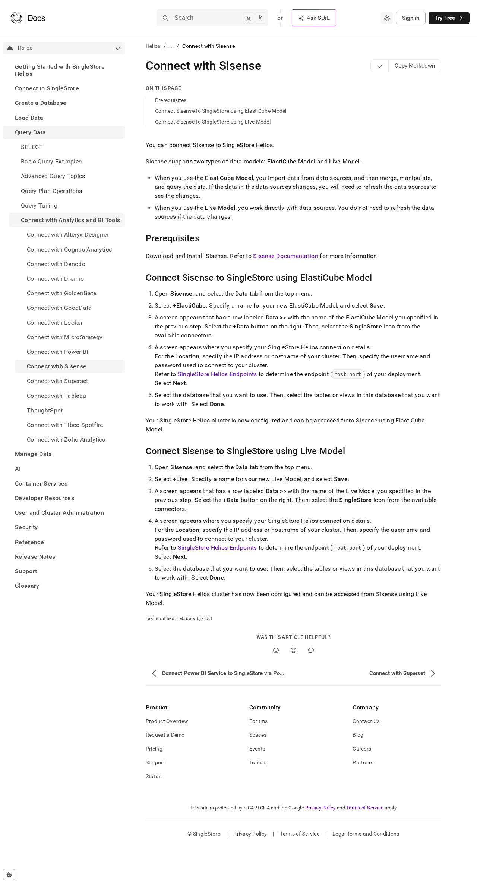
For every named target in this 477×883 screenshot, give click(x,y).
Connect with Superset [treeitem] (57, 380)
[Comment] (311, 650)
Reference (29, 542)
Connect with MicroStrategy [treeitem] (64, 337)
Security (26, 527)
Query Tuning (39, 205)
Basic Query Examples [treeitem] (51, 161)
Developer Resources (44, 498)
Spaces (258, 735)
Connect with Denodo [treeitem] (56, 264)
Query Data (30, 132)
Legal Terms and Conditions (365, 834)
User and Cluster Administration (59, 512)
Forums (258, 721)
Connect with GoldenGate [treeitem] (61, 293)
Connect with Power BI (57, 351)
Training (259, 762)
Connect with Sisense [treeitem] (56, 366)
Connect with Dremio (55, 278)
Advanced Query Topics (53, 176)
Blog (358, 735)
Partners (363, 762)
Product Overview (167, 721)
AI (18, 468)
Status (154, 776)
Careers (362, 749)
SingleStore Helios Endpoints (217, 374)
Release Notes (35, 556)
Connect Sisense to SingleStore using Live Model (213, 122)
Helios (153, 46)
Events (257, 749)
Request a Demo (165, 735)
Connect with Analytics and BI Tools (70, 220)
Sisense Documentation (285, 255)
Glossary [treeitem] (27, 585)
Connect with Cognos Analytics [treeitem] (69, 249)
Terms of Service (364, 808)
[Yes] (276, 650)
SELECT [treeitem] (32, 146)
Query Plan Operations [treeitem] (51, 190)
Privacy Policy (320, 808)
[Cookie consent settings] (9, 874)
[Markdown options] (380, 66)
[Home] (27, 18)
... (171, 46)
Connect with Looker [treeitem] (55, 322)
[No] (293, 650)
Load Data (29, 117)
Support (26, 571)
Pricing (154, 749)
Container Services (41, 483)
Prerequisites (171, 100)
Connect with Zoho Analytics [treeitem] (66, 439)
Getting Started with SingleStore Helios (60, 70)
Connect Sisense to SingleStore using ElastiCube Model (221, 111)
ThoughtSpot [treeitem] (45, 410)
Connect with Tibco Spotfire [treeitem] (65, 424)
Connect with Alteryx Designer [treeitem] (67, 234)
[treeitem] (64, 70)
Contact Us (366, 721)
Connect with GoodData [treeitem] (59, 307)
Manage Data (33, 454)
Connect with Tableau (56, 395)
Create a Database (40, 103)
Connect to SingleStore (47, 88)
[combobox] (387, 18)
